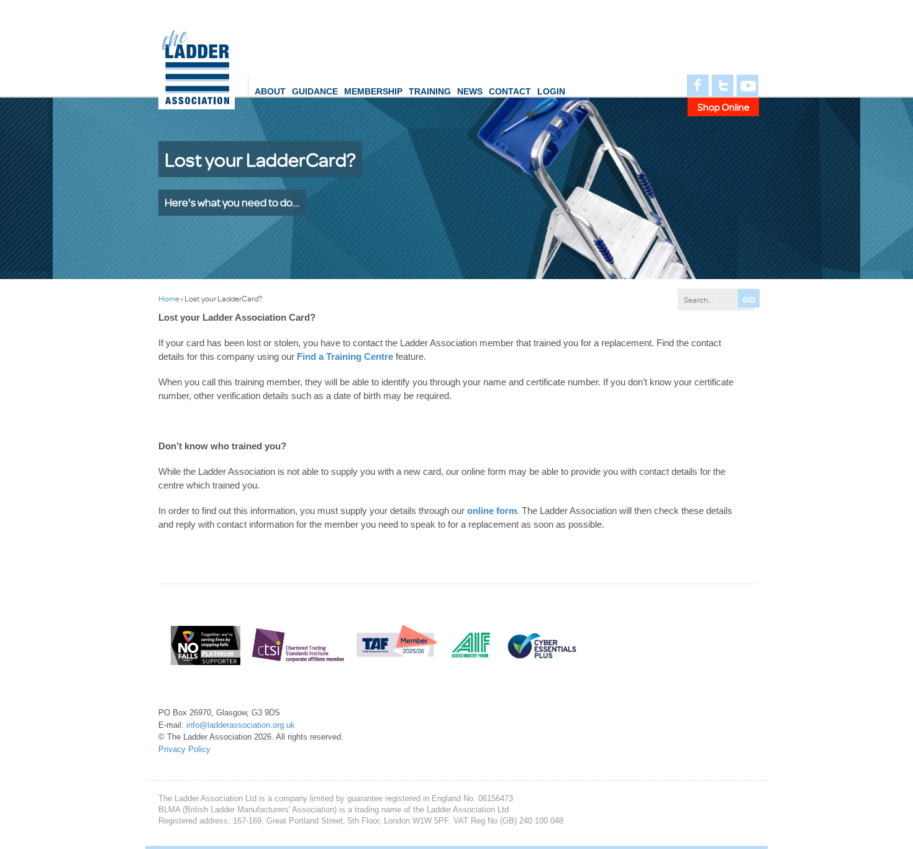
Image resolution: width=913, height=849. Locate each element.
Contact (510, 91)
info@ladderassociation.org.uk (240, 725)
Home (168, 298)
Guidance (315, 91)
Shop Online (723, 107)
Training (430, 91)
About (270, 91)
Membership (373, 91)
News (470, 91)
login (551, 91)
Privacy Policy (184, 749)
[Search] (749, 298)
